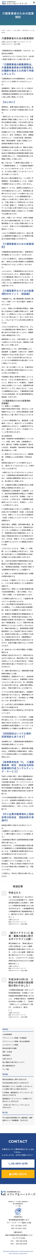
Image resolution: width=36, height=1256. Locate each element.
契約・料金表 (7, 1052)
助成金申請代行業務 (9, 1048)
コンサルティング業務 (10, 1045)
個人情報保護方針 (8, 1066)
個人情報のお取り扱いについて (13, 1062)
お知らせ (9, 30)
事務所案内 (6, 1055)
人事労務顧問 (7, 1034)
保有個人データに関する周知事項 (18, 1201)
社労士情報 (17, 30)
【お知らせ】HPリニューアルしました (16, 1105)
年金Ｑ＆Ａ (14, 892)
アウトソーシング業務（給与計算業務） (16, 1041)
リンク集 (5, 1069)
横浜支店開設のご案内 (10, 1079)
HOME (3, 30)
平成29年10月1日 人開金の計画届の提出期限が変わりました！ (20, 982)
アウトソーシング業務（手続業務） (15, 1038)
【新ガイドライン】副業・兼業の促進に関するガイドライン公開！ (20, 936)
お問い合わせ (7, 1059)
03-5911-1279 (18, 1163)
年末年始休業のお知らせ (11, 1083)
